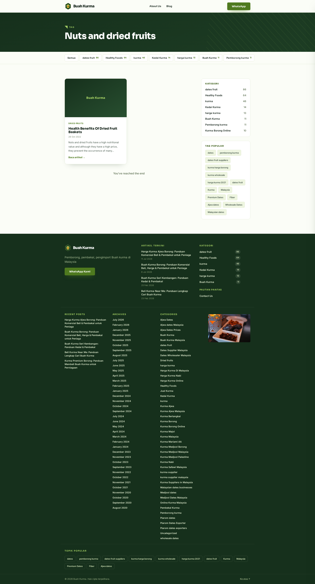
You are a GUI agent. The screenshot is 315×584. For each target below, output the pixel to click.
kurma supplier (169, 472)
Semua (71, 57)
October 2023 (120, 462)
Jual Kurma (166, 390)
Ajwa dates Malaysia (171, 324)
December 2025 (122, 335)
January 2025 (120, 390)
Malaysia (225, 189)
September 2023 (122, 467)
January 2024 (120, 446)
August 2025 (120, 355)
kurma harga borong (218, 167)
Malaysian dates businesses (176, 487)
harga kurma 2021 (217, 182)
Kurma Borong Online (225, 130)
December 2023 (122, 451)
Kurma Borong (168, 421)
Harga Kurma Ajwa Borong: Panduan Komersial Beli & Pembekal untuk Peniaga (85, 323)
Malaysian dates (216, 212)
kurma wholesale (216, 175)
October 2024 (120, 406)
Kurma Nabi (167, 462)
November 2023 (122, 456)
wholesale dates (169, 538)
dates (210, 152)
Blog (169, 6)
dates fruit (91, 57)
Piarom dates (167, 517)
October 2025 (120, 345)
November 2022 (122, 472)
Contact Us (206, 295)
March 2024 (119, 436)
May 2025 (118, 370)
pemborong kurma (229, 152)
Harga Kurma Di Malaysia (174, 370)
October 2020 (120, 497)
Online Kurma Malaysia (173, 502)
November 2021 (121, 482)
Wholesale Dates (233, 204)
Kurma (211, 189)
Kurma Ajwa (167, 406)
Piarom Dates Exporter (173, 523)
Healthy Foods (116, 57)
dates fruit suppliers (218, 160)
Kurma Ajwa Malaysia (172, 411)
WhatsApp (239, 6)
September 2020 (122, 502)
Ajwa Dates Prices (170, 329)
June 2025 (119, 365)
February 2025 (121, 385)
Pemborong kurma (239, 57)
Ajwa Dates (166, 319)
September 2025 (122, 350)
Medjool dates (168, 492)
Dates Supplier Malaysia (174, 350)
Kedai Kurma (161, 57)
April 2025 (119, 375)
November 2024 (122, 401)
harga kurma (186, 57)
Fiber (232, 197)
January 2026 (120, 329)
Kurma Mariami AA (171, 441)
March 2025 (119, 380)
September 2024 (122, 411)
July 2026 (118, 319)
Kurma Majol (167, 431)
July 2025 (118, 360)
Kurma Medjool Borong (173, 446)
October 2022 (120, 477)
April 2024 (119, 431)
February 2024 (121, 441)
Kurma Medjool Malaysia (174, 451)
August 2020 (120, 507)
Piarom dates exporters (173, 528)
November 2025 (122, 340)
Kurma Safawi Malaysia (173, 467)
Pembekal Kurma (169, 507)
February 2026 (121, 324)
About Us (155, 6)
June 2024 (119, 421)
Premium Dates (215, 197)
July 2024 (118, 416)
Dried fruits (166, 360)
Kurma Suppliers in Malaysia (176, 482)
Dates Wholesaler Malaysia (175, 355)
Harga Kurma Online (171, 380)
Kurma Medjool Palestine (174, 456)
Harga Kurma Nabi (170, 375)
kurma (139, 57)
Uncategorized (168, 533)
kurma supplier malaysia (174, 477)
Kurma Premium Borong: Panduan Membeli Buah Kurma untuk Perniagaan (84, 364)
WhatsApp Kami (79, 271)
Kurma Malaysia (169, 436)
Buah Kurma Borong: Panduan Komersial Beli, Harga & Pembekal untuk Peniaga (84, 335)
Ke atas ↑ (245, 579)
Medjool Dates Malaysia (173, 497)
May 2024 (118, 426)
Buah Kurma (210, 57)
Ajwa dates (213, 204)
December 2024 (122, 396)
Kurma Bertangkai (170, 416)
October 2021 (120, 487)
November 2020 (122, 492)
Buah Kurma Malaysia (172, 340)
